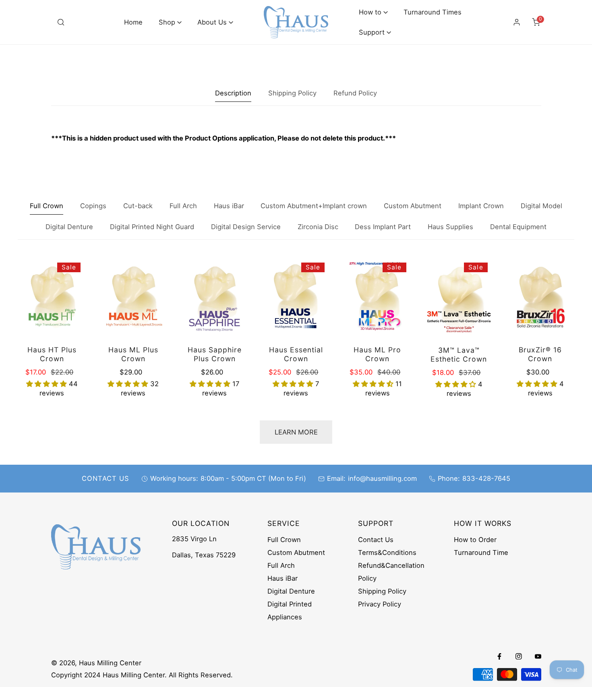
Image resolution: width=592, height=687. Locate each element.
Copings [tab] (93, 206)
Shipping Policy (382, 591)
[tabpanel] (296, 138)
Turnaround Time (481, 552)
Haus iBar (282, 578)
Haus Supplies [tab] (450, 227)
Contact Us (375, 540)
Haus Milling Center (110, 663)
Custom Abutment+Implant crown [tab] (314, 206)
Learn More (296, 432)
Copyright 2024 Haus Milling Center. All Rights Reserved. (142, 675)
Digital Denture (291, 591)
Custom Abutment (296, 552)
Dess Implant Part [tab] (383, 227)
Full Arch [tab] (183, 206)
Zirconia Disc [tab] (318, 227)
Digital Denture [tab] (69, 227)
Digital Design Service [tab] (246, 227)
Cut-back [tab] (138, 206)
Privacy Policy (379, 604)
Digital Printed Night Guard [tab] (152, 227)
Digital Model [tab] (541, 206)
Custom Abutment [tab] (412, 206)
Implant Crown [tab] (481, 206)
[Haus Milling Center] (296, 22)
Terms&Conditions (387, 552)
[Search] (60, 22)
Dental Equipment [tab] (518, 227)
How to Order (475, 540)
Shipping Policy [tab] (292, 93)
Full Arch (281, 565)
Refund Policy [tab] (355, 93)
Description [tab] (233, 93)
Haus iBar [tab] (229, 206)
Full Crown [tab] (46, 206)
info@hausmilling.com (382, 478)
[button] (170, 22)
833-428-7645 (486, 478)
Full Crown (284, 540)
